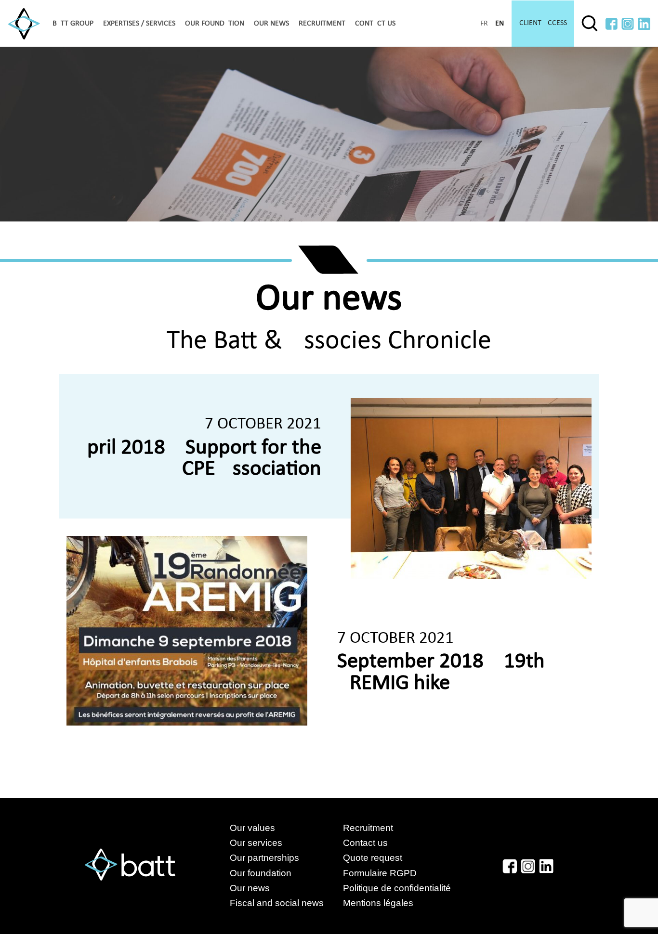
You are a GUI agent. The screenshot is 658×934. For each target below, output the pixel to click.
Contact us (375, 23)
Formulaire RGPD (380, 873)
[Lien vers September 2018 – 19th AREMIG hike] (186, 631)
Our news (271, 23)
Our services (256, 843)
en (499, 23)
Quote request (372, 858)
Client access (543, 23)
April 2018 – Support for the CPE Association (198, 458)
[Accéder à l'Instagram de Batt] (627, 23)
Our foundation (214, 23)
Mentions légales (378, 903)
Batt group (73, 23)
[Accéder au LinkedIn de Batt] (644, 23)
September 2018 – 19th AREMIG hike (441, 672)
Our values (252, 828)
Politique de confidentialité (397, 888)
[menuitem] (73, 23)
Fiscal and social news (286, 903)
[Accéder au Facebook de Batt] (611, 23)
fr (484, 23)
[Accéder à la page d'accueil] (24, 23)
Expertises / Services (139, 23)
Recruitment (322, 23)
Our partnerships (264, 858)
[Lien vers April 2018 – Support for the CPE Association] (471, 488)
